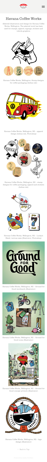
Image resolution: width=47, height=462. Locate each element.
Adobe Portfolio (27, 458)
